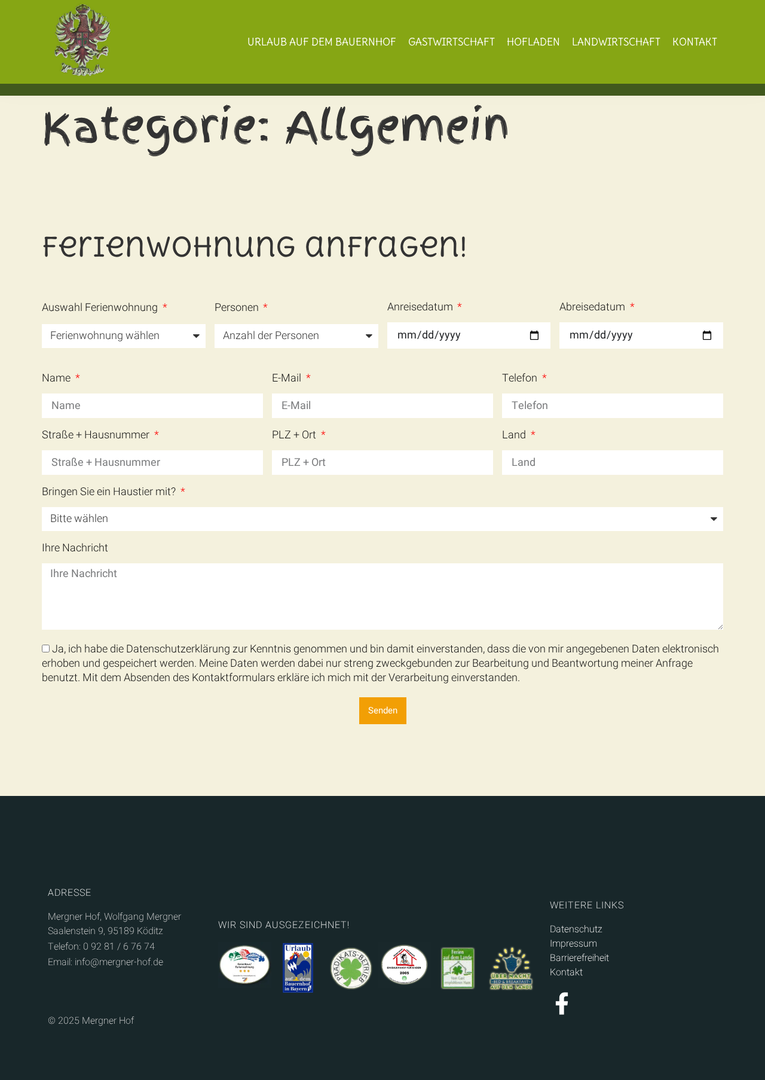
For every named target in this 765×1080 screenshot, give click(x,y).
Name (57, 379)
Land (515, 436)
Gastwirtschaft (451, 41)
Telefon (521, 379)
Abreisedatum (593, 308)
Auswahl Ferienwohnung (101, 309)
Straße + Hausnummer (97, 436)
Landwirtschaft (616, 41)
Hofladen (533, 41)
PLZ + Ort (295, 436)
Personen (238, 309)
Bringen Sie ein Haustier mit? (110, 493)
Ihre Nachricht (75, 549)
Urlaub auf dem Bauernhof (321, 41)
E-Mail (288, 379)
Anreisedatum (421, 308)
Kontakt (694, 41)
